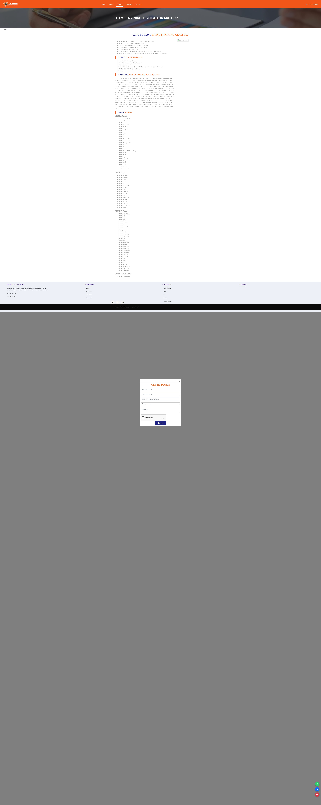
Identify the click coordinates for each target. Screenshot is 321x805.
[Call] (317, 789)
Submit (160, 423)
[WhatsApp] (317, 784)
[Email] (317, 794)
